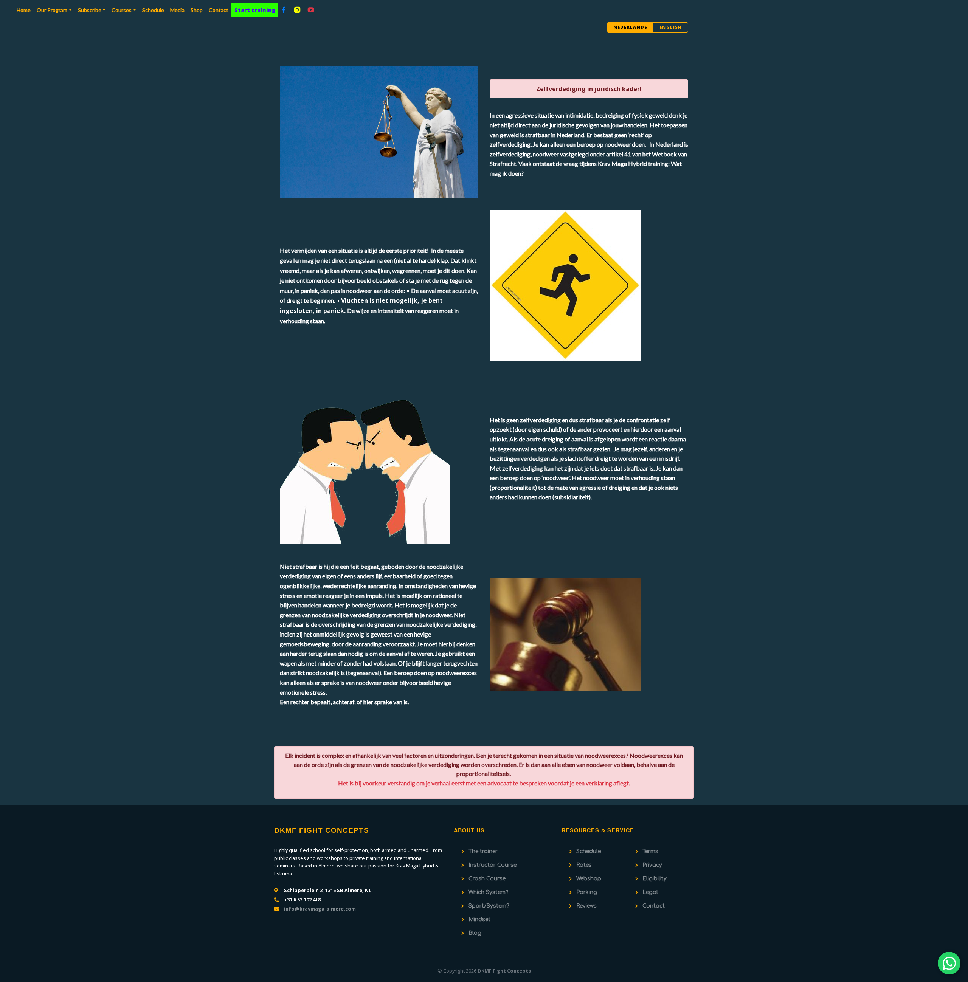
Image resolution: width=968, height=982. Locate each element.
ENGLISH (670, 27)
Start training (254, 10)
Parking (586, 892)
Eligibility (654, 878)
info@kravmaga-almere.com (320, 908)
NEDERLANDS (630, 27)
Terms (650, 851)
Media (177, 10)
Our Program (52, 10)
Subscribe (89, 10)
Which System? (488, 892)
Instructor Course (492, 865)
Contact (218, 10)
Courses (122, 10)
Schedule (153, 10)
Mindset (479, 919)
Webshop (588, 878)
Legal (650, 892)
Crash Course (487, 878)
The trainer (483, 851)
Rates (584, 865)
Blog (474, 933)
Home (25, 9)
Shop (197, 10)
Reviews (586, 906)
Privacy (652, 865)
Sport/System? (488, 906)
